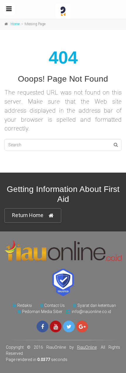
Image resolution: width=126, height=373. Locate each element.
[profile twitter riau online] (69, 326)
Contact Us (54, 305)
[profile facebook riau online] (42, 326)
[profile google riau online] (82, 326)
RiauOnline (87, 347)
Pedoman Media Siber (42, 311)
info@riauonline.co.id (91, 311)
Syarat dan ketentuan (96, 305)
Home (15, 24)
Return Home (27, 215)
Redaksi (24, 305)
